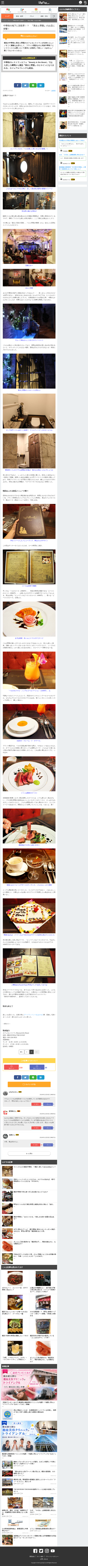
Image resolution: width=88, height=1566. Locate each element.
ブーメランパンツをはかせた (33, 1015)
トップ (7, 16)
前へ (21, 1052)
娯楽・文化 (44, 16)
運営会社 (32, 1556)
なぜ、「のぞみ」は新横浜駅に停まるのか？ (72, 154)
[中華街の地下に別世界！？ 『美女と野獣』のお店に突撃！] (40, 85)
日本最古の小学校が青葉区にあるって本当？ (72, 140)
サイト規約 (40, 1556)
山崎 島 (53, 90)
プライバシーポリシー (52, 1556)
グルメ (32, 16)
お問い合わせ (44, 1559)
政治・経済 (19, 16)
